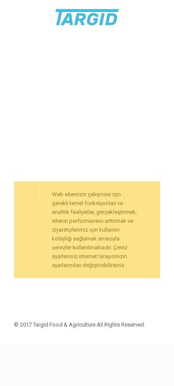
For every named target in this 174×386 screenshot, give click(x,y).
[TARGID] (87, 17)
